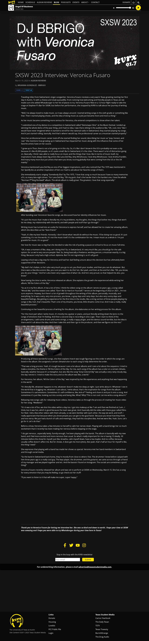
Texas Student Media (105, 614)
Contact (95, 2)
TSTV (97, 625)
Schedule (30, 2)
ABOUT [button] (84, 2)
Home (21, 2)
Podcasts (66, 2)
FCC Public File (55, 629)
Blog (56, 2)
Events (76, 2)
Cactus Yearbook (102, 618)
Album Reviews (44, 2)
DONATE (126, 2)
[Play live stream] (138, 7)
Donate (52, 618)
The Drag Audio (102, 637)
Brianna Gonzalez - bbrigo (32, 85)
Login (51, 633)
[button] (19, 90)
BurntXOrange (101, 633)
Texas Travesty (101, 629)
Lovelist (52, 625)
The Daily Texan (102, 622)
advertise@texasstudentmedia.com (94, 567)
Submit (88, 559)
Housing (52, 622)
